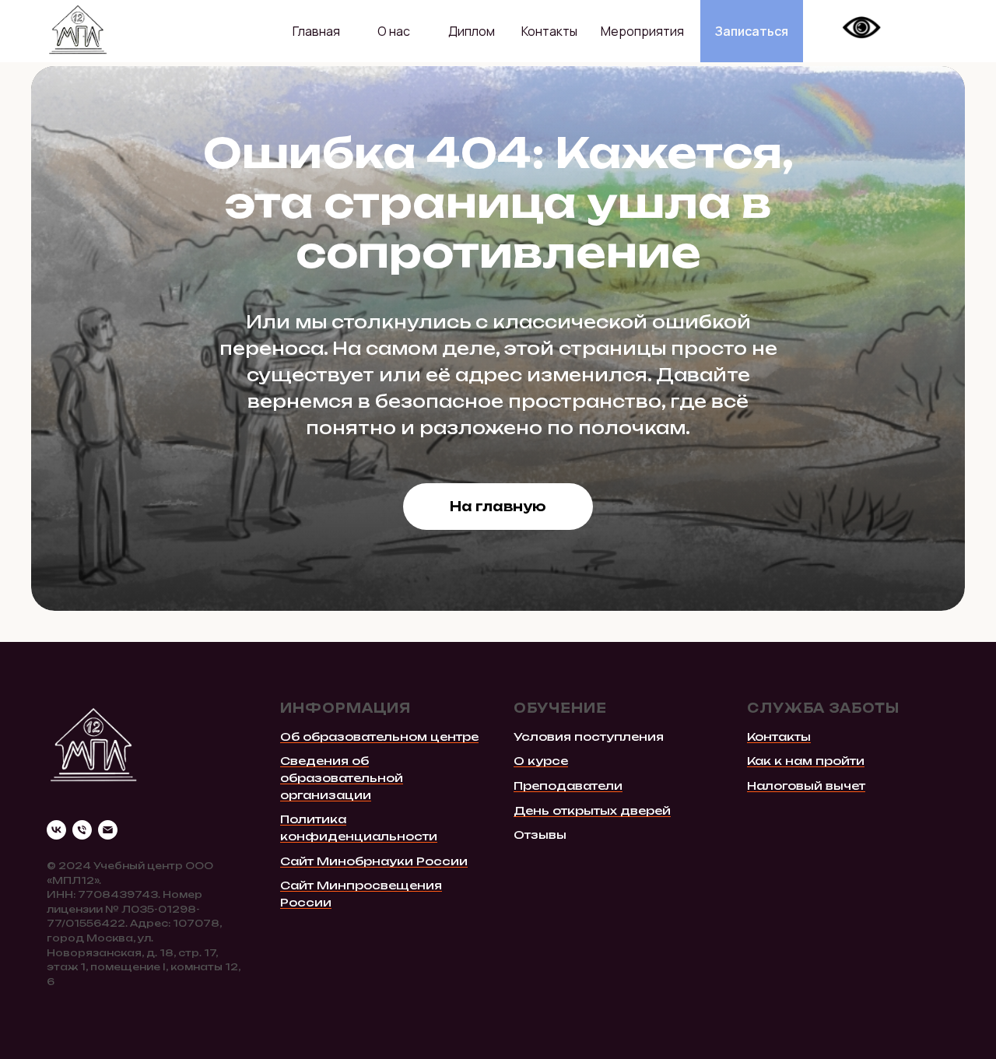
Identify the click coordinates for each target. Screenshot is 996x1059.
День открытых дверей (592, 810)
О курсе (541, 760)
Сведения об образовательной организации (341, 777)
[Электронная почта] (107, 830)
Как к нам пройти (805, 760)
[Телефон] (82, 830)
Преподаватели (568, 785)
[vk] (56, 830)
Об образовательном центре (379, 736)
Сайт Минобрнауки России (374, 861)
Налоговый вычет (806, 785)
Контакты (779, 736)
